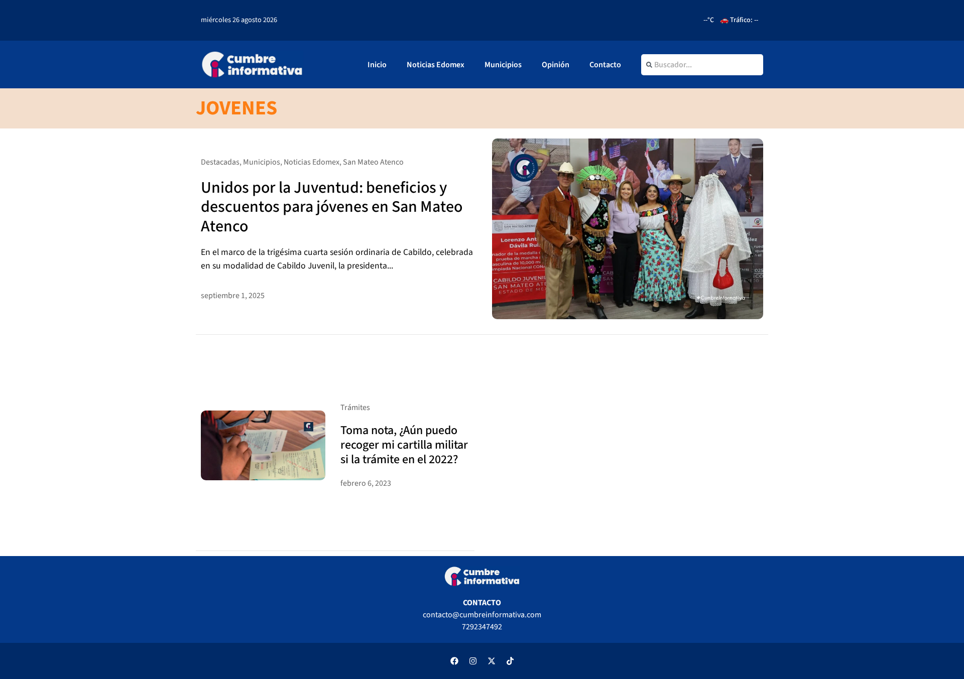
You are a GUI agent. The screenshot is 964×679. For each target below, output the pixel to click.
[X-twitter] (492, 661)
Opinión (555, 64)
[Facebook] (454, 661)
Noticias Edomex (435, 64)
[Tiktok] (510, 661)
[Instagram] (473, 661)
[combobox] (702, 64)
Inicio (377, 64)
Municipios (503, 64)
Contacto (605, 64)
